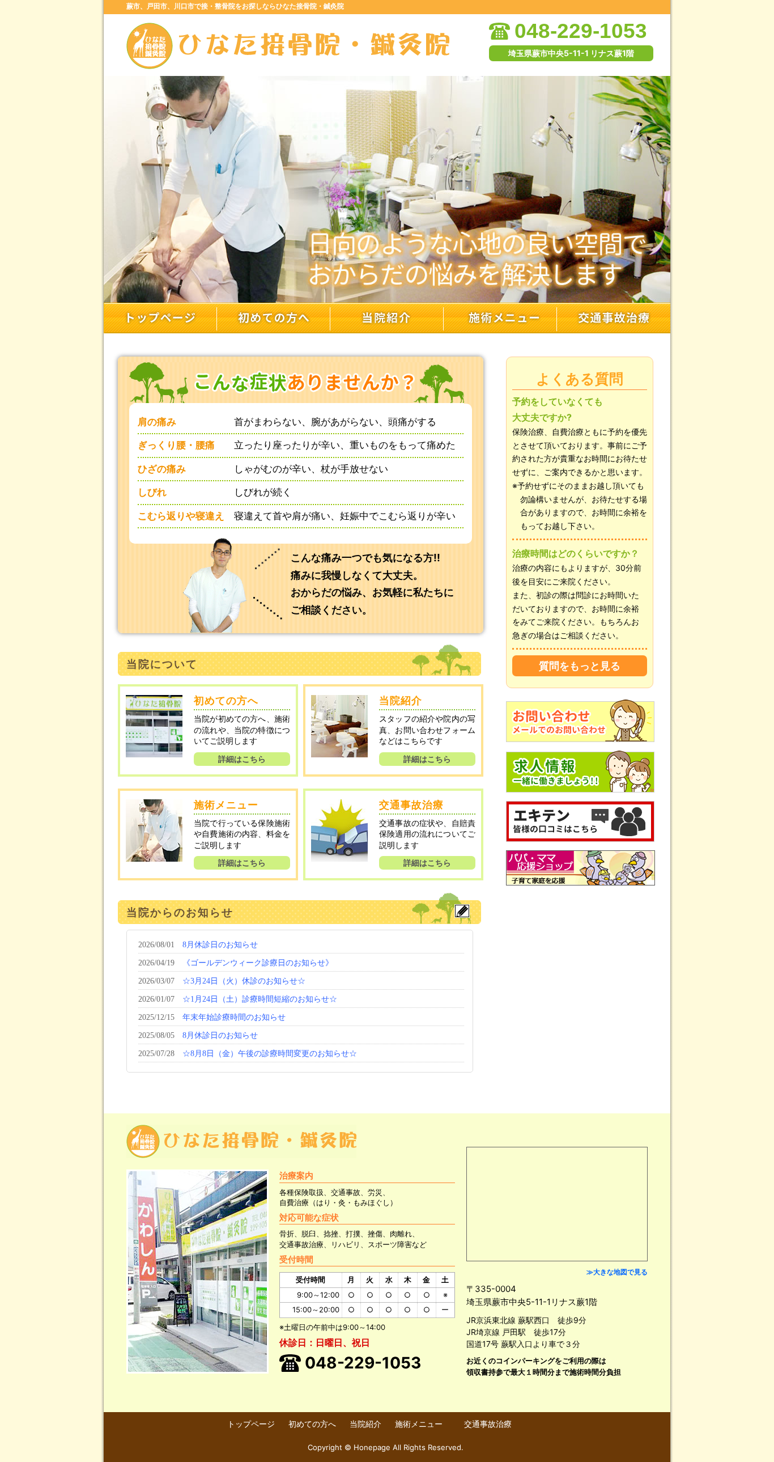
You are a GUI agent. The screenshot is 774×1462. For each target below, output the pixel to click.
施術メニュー (500, 318)
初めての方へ (273, 318)
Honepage (372, 1447)
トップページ (160, 318)
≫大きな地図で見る (617, 1272)
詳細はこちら (242, 759)
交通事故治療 (613, 318)
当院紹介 (387, 318)
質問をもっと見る (579, 666)
